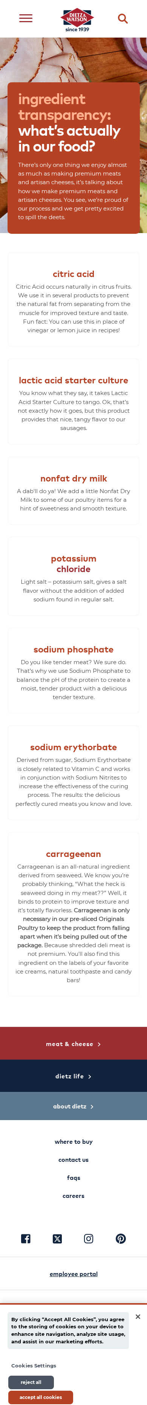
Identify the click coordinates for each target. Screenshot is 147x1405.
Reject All (31, 1382)
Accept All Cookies (41, 1397)
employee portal (74, 1273)
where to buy (74, 1141)
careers (73, 1195)
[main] (73, 1354)
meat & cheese (69, 1043)
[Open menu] (25, 19)
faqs (73, 1177)
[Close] (138, 1316)
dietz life (69, 1076)
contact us (73, 1159)
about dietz (69, 1106)
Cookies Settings (33, 1366)
